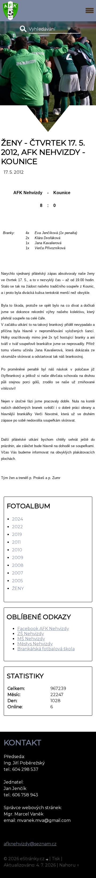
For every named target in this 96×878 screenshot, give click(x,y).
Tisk (56, 858)
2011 (16, 542)
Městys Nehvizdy (35, 643)
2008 (17, 565)
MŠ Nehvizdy (31, 638)
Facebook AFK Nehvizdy (43, 628)
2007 (17, 573)
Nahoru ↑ (69, 865)
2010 (17, 549)
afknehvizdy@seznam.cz (30, 843)
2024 (17, 519)
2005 (17, 580)
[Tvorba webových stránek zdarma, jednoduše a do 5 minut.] (47, 859)
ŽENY (18, 588)
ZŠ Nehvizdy (30, 633)
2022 (17, 526)
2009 (17, 557)
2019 (17, 534)
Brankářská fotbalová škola (46, 648)
